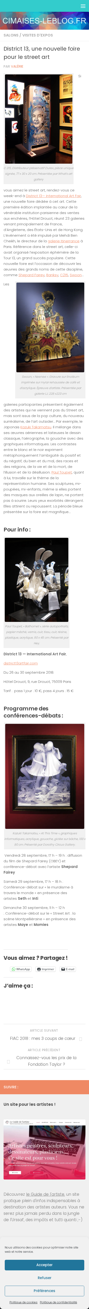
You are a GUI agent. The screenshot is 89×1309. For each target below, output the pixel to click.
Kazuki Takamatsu (35, 427)
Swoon (76, 274)
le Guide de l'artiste (45, 1194)
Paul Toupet (62, 472)
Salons (11, 35)
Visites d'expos (37, 35)
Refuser (45, 1277)
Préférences (44, 1290)
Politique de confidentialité (58, 1302)
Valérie (17, 66)
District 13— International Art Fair (53, 195)
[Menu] (83, 6)
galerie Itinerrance (64, 241)
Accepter (44, 1264)
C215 (64, 274)
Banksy (52, 274)
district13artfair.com (21, 663)
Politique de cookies (23, 1302)
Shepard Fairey (32, 274)
